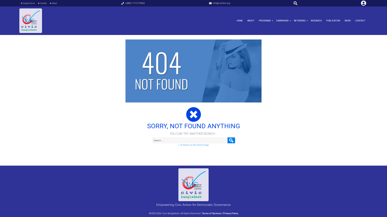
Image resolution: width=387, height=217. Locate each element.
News (348, 20)
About (54, 3)
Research (316, 20)
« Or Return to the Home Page (193, 145)
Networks (300, 20)
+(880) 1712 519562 (135, 3)
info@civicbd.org (221, 3)
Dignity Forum (29, 3)
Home (240, 20)
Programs (265, 20)
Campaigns (282, 20)
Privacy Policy (230, 213)
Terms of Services (211, 213)
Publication (333, 20)
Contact (43, 3)
